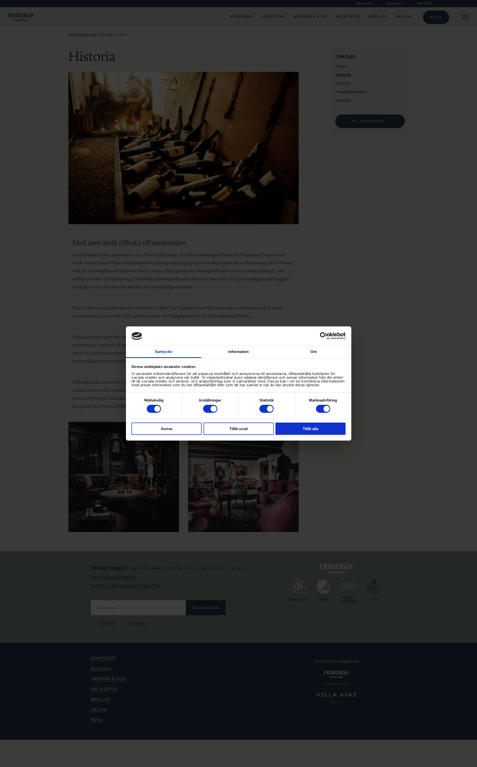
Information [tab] (238, 351)
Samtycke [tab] (163, 351)
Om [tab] (313, 351)
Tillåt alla (310, 429)
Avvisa (166, 429)
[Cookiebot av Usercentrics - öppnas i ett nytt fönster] (324, 336)
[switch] (210, 409)
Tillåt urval (238, 429)
